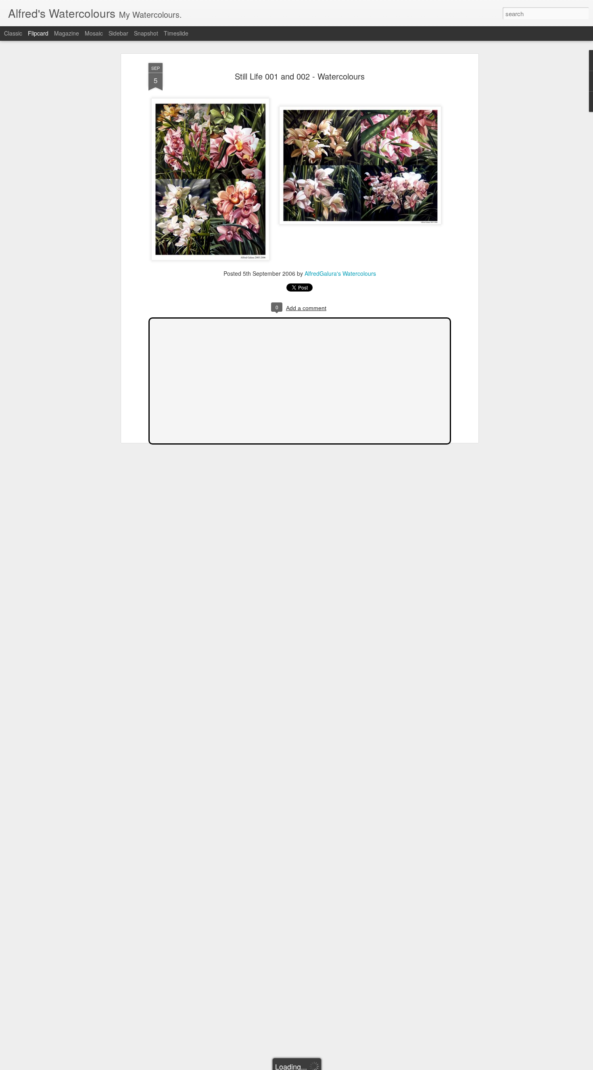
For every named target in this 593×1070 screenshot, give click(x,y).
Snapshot (146, 33)
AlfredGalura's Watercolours (340, 273)
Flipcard (38, 33)
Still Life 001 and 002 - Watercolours (300, 76)
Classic (13, 33)
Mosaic (94, 33)
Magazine (66, 33)
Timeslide (176, 33)
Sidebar (118, 33)
